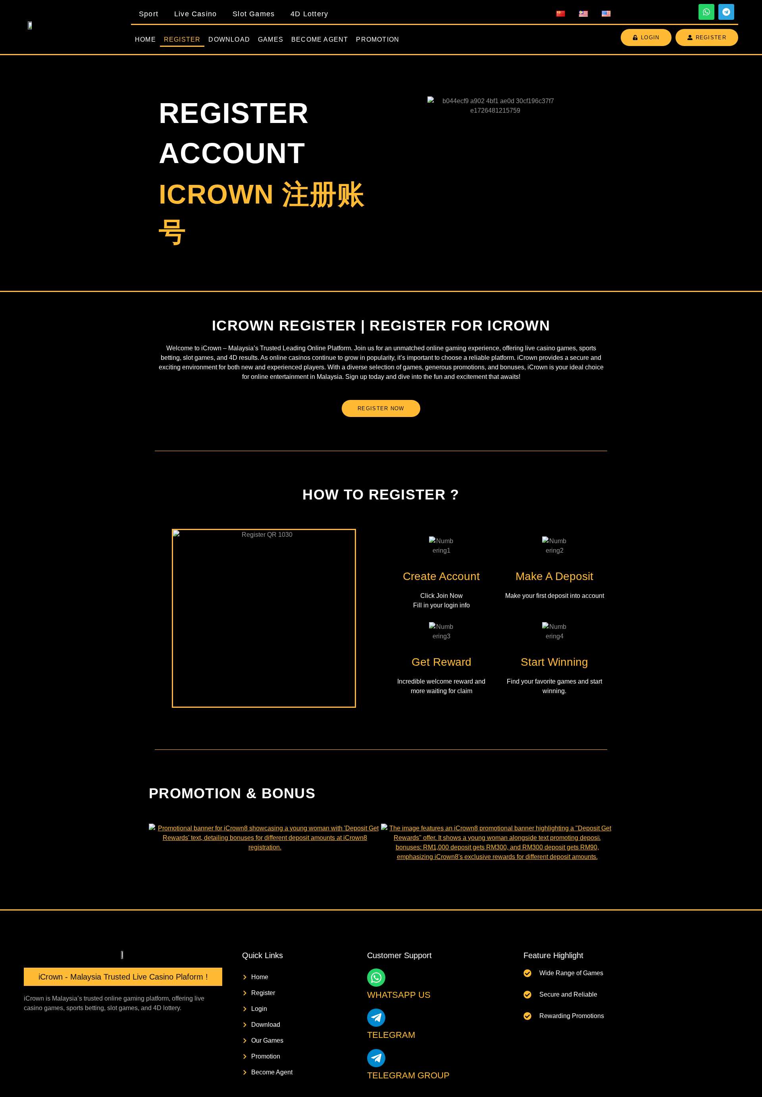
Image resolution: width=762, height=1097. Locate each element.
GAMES (270, 39)
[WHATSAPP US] (376, 977)
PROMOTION (377, 39)
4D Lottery (309, 14)
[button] (158, 836)
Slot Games (254, 14)
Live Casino (195, 14)
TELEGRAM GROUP (408, 1075)
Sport (148, 14)
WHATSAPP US (399, 995)
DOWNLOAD (229, 39)
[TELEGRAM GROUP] (376, 1058)
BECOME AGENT (319, 39)
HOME (145, 39)
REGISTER (182, 39)
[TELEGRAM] (376, 1018)
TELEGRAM (391, 1035)
